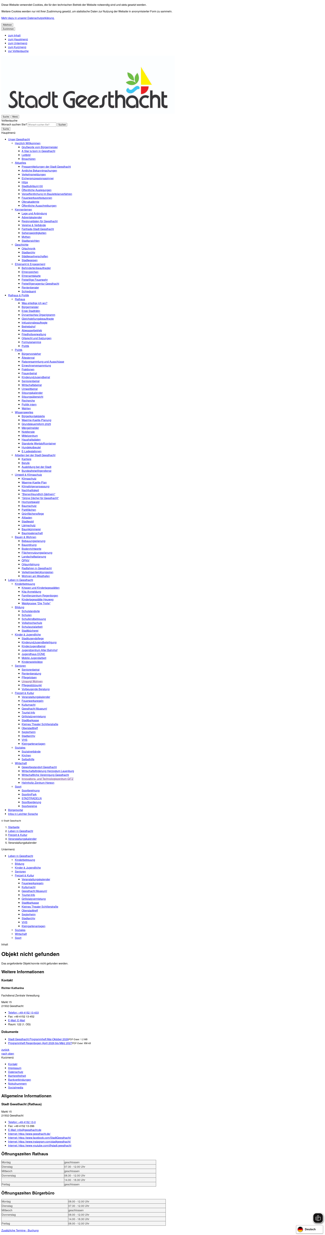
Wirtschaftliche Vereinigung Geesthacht (45, 775)
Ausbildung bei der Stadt (36, 467)
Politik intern (29, 404)
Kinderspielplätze (32, 662)
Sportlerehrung (31, 790)
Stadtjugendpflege (33, 638)
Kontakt (12, 1064)
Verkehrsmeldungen (34, 174)
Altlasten (27, 517)
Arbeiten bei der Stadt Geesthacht (35, 455)
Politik (25, 346)
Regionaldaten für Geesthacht (40, 221)
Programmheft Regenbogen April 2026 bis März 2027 (40, 1043)
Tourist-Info (28, 712)
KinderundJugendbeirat (36, 377)
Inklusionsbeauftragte (34, 322)
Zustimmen (8, 29)
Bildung (19, 607)
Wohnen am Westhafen (36, 576)
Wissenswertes (24, 412)
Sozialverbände (31, 751)
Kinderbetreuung (25, 584)
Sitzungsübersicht (32, 397)
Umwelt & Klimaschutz (28, 475)
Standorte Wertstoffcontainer (39, 443)
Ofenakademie (30, 202)
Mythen (26, 237)
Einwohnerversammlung (36, 365)
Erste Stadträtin (31, 311)
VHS (24, 740)
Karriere (26, 459)
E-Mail (16, 1020)
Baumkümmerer (31, 529)
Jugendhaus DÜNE (33, 654)
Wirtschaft (21, 763)
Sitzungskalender (32, 393)
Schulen (27, 615)
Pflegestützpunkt (32, 685)
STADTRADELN (32, 798)
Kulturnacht (28, 705)
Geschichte (21, 244)
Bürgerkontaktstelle (33, 416)
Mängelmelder (30, 428)
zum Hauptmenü (18, 39)
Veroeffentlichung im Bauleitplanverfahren (47, 194)
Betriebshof (28, 326)
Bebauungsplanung (33, 541)
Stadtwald (28, 521)
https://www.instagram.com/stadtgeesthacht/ (39, 1141)
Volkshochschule (32, 623)
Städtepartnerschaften (35, 256)
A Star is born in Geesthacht (38, 151)
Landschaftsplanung (34, 556)
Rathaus (20, 299)
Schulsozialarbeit (32, 627)
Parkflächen (29, 510)
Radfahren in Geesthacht (37, 568)
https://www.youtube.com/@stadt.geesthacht (39, 1145)
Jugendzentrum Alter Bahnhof (39, 650)
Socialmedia (15, 1087)
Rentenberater (30, 287)
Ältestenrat (28, 358)
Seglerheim (29, 732)
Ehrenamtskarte (31, 276)
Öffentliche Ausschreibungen (39, 206)
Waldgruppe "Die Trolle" (36, 603)
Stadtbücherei (30, 631)
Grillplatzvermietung (34, 716)
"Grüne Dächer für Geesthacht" (40, 498)
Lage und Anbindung (34, 213)
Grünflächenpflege (33, 514)
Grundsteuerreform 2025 (36, 424)
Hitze (25, 182)
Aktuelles (20, 163)
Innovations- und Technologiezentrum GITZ (47, 779)
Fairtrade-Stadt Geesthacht (38, 229)
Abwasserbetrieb (32, 330)
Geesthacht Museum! (34, 708)
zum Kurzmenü (17, 47)
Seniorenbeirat (30, 381)
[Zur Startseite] (88, 112)
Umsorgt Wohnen (32, 681)
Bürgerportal (15, 810)
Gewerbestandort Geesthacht (39, 767)
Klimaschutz (29, 478)
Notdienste (28, 432)
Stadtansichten (31, 241)
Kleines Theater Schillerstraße (40, 724)
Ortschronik (28, 248)
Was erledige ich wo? (34, 303)
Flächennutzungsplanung (37, 553)
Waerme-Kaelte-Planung (36, 420)
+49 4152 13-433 (23, 1012)
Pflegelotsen (29, 677)
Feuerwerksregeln (33, 701)
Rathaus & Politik (18, 295)
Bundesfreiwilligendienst (36, 471)
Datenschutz (15, 1072)
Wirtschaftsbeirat (32, 385)
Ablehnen (7, 25)
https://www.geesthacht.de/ (29, 1134)
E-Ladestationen (31, 451)
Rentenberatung (31, 673)
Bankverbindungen (19, 1080)
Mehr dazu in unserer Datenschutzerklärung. (28, 18)
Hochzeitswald (30, 502)
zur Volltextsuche (18, 51)
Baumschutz (29, 506)
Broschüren (29, 159)
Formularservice (31, 342)
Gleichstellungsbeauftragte (38, 319)
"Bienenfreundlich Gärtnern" (38, 494)
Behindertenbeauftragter (36, 268)
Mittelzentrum (30, 436)
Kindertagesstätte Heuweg (37, 599)
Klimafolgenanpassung (35, 486)
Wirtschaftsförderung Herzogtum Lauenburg (48, 771)
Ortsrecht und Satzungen (36, 338)
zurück (5, 1050)
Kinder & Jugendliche (28, 634)
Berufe (26, 463)
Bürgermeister (30, 307)
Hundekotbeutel (31, 447)
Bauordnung (29, 545)
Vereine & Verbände (34, 225)
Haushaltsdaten (31, 439)
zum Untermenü (17, 43)
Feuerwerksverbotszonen (37, 198)
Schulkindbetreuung (34, 619)
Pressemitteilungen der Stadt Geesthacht (46, 167)
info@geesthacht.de (24, 1130)
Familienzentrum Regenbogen (40, 595)
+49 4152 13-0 (22, 1122)
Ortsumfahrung (30, 564)
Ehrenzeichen (30, 272)
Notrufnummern (17, 1083)
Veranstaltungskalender (36, 697)
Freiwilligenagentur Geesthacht (40, 283)
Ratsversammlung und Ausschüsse (43, 361)
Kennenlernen (23, 209)
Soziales (20, 747)
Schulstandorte (31, 611)
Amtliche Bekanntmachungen (39, 170)
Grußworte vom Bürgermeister (40, 147)
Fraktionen (28, 369)
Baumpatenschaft (32, 533)
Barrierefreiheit (17, 1076)
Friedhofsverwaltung (34, 334)
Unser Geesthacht (19, 139)
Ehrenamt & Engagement (30, 264)
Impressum (14, 1068)
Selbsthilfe (28, 759)
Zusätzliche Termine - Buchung (20, 1230)
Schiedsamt (29, 291)
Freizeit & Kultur (24, 693)
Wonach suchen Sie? (14, 124)
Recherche (28, 400)
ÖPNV (25, 560)
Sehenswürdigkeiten (34, 233)
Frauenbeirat (29, 373)
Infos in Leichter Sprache (23, 814)
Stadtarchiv (28, 252)
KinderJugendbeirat (33, 646)
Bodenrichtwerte (31, 549)
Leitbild (26, 155)
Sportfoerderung (31, 802)
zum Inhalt (14, 35)
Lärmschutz (29, 525)
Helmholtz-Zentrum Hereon (38, 783)
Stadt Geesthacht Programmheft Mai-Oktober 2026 (38, 1039)
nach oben (7, 1053)
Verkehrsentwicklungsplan (37, 572)
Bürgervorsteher (31, 354)
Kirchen (26, 755)
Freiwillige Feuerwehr (35, 280)
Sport (18, 786)
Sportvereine (29, 806)
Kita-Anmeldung (31, 592)
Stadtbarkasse (30, 720)
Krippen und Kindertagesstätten (41, 588)
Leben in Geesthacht (20, 580)
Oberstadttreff (30, 728)
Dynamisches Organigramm (38, 315)
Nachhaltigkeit (30, 490)
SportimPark (29, 794)
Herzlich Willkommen (27, 143)
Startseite (13, 827)
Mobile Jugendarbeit (34, 658)
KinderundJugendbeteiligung (39, 642)
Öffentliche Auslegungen (36, 190)
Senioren (20, 666)
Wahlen (26, 408)
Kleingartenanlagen (33, 744)
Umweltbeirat (30, 389)
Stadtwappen (30, 260)
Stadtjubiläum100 (32, 186)
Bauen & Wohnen (25, 537)
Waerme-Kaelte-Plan (34, 482)
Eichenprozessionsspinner (38, 178)
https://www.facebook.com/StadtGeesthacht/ (39, 1138)
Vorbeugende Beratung (36, 689)
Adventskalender (32, 217)
